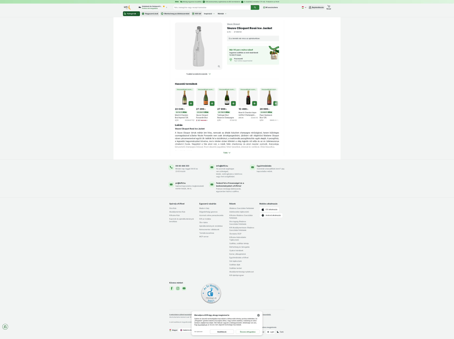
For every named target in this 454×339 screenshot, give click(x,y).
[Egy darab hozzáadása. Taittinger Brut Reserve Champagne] (233, 103)
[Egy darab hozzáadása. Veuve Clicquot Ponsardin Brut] (212, 103)
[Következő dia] (274, 97)
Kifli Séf (198, 14)
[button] (316, 7)
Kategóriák (131, 14)
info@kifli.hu (222, 166)
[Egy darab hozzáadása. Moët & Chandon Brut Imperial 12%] (191, 103)
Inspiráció (208, 14)
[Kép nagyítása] (219, 66)
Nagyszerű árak (151, 14)
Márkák (221, 14)
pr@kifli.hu (180, 183)
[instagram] (177, 288)
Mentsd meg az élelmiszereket (176, 14)
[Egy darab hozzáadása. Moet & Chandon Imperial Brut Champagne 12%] (254, 103)
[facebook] (171, 288)
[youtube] (184, 288)
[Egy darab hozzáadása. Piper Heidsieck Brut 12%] (275, 103)
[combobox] (212, 7)
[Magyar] (304, 7)
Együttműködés (264, 166)
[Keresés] (255, 7)
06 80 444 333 (182, 166)
